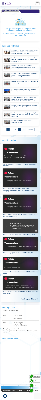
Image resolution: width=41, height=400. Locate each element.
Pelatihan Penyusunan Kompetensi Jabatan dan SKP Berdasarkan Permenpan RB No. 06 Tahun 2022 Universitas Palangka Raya (18, 190)
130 (24, 129)
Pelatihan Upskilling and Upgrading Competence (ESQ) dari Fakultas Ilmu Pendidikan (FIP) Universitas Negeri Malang (24, 75)
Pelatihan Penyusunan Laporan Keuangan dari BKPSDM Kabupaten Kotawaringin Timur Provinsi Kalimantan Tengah (24, 59)
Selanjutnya (30, 129)
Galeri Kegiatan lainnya (28, 299)
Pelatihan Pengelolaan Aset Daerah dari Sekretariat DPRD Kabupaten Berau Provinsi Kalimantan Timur (23, 67)
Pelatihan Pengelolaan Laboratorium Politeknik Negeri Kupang (19, 234)
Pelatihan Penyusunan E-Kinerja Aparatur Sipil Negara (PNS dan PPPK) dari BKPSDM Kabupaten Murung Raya (24, 114)
